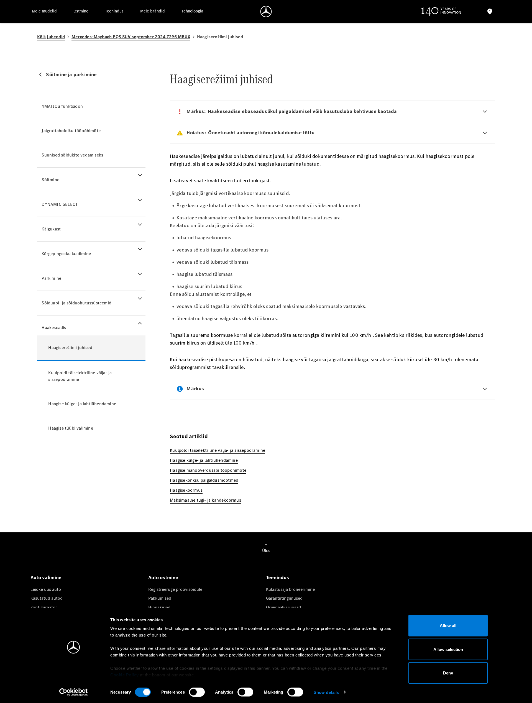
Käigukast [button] (51, 229)
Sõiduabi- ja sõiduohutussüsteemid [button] (76, 303)
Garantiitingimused (284, 598)
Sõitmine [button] (50, 180)
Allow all (448, 625)
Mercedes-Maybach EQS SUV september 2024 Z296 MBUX (130, 37)
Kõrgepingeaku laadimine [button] (66, 253)
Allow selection (448, 649)
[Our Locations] (489, 11)
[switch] (197, 691)
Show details (326, 692)
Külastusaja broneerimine (290, 589)
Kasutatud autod (46, 598)
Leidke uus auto (45, 589)
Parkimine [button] (51, 278)
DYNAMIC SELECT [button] (60, 204)
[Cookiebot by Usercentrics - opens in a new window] (73, 692)
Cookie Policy (124, 675)
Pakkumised (159, 598)
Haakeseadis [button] (54, 327)
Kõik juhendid (51, 37)
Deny (448, 673)
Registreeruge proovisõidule (175, 589)
